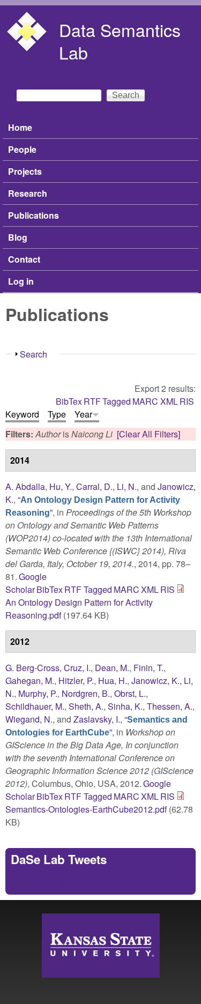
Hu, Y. (60, 486)
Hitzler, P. (76, 680)
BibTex (69, 401)
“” (96, 725)
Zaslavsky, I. (96, 719)
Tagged (116, 401)
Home (20, 127)
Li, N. (127, 486)
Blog (17, 237)
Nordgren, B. (86, 693)
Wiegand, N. (29, 719)
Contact (24, 259)
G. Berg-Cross (32, 667)
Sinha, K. (125, 706)
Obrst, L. (130, 693)
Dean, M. (112, 667)
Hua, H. (112, 680)
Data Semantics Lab (120, 40)
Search (33, 354)
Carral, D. (94, 486)
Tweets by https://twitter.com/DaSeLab (82, 882)
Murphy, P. (37, 693)
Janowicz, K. (155, 680)
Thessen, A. (169, 706)
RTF (92, 401)
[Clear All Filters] (148, 434)
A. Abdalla (25, 486)
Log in (21, 281)
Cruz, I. (77, 667)
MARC (145, 401)
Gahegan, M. (29, 680)
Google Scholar (26, 583)
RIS (187, 401)
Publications (33, 215)
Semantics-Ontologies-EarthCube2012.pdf (86, 809)
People (22, 149)
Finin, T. (148, 667)
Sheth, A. (86, 706)
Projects (25, 171)
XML (169, 401)
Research (27, 193)
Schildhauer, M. (34, 706)
